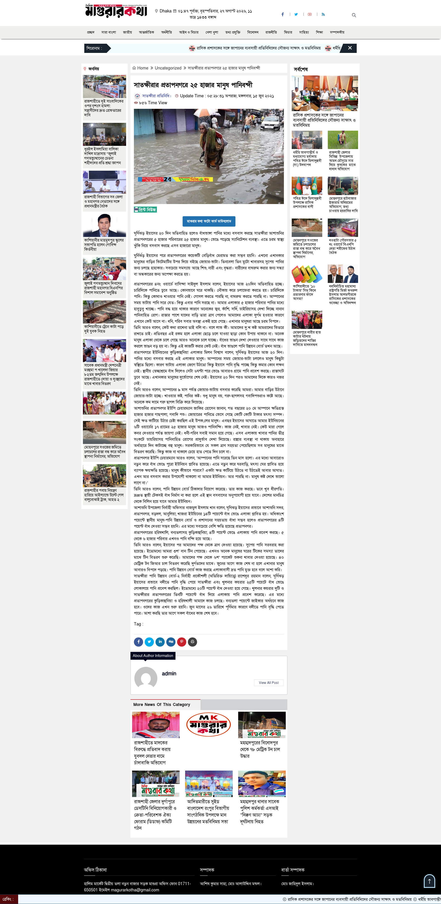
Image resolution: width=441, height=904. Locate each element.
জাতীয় (127, 32)
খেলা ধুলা (212, 32)
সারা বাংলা (109, 32)
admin (169, 673)
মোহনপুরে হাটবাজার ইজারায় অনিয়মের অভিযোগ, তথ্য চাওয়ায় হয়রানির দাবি (343, 204)
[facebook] (283, 14)
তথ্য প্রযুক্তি (232, 32)
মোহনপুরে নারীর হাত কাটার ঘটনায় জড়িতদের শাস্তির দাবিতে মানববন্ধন (307, 338)
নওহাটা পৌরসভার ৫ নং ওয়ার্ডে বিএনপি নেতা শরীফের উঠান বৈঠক (343, 246)
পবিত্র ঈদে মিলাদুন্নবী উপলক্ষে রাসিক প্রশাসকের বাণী (307, 202)
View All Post (269, 682)
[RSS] (324, 14)
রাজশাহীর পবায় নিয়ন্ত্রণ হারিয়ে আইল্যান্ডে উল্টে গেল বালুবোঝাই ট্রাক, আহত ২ (104, 495)
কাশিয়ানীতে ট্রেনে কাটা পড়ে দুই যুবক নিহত (104, 329)
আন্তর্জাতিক (146, 32)
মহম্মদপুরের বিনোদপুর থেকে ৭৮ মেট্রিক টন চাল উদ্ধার (260, 749)
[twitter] (297, 14)
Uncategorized (168, 68)
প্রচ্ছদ (90, 32)
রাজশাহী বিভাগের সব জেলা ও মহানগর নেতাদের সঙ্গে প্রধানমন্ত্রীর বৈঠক (103, 201)
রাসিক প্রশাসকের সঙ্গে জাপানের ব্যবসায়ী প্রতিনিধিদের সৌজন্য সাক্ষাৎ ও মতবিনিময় (225, 48)
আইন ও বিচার (188, 32)
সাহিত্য (304, 32)
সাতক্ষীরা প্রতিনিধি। (156, 96)
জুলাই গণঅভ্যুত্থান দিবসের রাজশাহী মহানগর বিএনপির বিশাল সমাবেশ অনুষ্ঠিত (103, 288)
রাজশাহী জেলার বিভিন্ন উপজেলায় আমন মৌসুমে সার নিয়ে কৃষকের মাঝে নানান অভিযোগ (342, 161)
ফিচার (288, 32)
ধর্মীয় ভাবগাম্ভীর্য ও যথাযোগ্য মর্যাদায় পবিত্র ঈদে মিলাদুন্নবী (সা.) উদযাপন (307, 158)
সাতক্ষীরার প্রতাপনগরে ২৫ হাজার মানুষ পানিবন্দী (224, 68)
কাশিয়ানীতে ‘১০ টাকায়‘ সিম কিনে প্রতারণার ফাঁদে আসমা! (304, 292)
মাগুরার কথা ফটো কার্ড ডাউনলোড (209, 221)
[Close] (346, 49)
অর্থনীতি (166, 32)
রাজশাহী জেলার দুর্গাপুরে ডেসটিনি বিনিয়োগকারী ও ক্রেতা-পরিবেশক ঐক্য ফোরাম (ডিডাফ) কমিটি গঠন (155, 815)
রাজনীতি (271, 32)
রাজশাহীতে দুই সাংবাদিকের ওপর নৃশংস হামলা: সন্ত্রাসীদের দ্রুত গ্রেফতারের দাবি (103, 108)
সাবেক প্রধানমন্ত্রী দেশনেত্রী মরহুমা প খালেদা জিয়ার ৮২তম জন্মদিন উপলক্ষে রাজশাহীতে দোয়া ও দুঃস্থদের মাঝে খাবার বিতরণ (104, 374)
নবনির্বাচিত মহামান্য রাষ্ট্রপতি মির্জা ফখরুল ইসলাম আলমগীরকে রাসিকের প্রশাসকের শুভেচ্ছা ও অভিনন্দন (343, 294)
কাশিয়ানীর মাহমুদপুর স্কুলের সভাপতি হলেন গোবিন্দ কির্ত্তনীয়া (104, 245)
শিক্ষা (319, 32)
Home (143, 68)
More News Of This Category (161, 704)
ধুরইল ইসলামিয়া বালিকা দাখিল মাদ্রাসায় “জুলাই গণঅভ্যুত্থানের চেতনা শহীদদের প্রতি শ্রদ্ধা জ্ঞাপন (103, 156)
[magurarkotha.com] (116, 10)
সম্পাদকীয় (337, 32)
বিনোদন (252, 32)
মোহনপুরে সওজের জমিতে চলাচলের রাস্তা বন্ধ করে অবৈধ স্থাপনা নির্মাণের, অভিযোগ (104, 452)
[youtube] (310, 14)
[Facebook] (138, 642)
